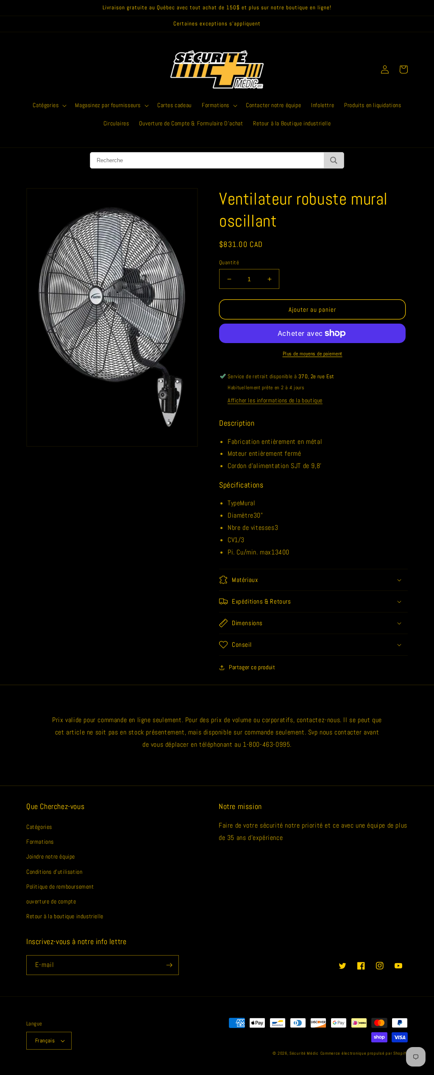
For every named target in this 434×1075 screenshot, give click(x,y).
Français (45, 1040)
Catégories (39, 827)
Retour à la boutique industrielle (64, 916)
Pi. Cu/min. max (249, 552)
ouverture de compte (51, 901)
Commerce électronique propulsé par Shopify (364, 1053)
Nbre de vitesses (251, 527)
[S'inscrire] (169, 965)
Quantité (229, 262)
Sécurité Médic (304, 1053)
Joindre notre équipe (50, 856)
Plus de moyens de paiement (312, 353)
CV (231, 539)
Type (234, 503)
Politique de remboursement (60, 886)
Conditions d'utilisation (54, 872)
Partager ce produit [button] (252, 667)
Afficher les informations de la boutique (275, 400)
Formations (40, 841)
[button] (49, 105)
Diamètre (240, 515)
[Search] (334, 160)
